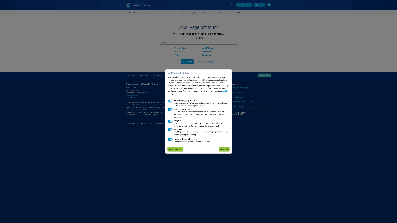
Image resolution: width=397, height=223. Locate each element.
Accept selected (175, 149)
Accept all (224, 149)
